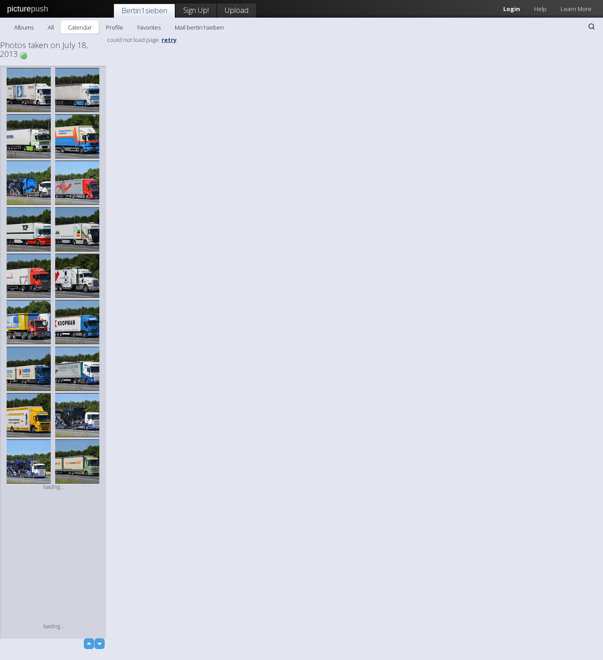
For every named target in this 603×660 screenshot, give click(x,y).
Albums (24, 27)
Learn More (576, 9)
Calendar (80, 27)
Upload (237, 10)
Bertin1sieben (144, 10)
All (51, 27)
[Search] (591, 26)
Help (540, 9)
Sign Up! (196, 10)
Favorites (149, 27)
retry (169, 40)
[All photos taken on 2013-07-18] (23, 55)
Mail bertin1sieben (199, 27)
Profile (114, 27)
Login (511, 9)
